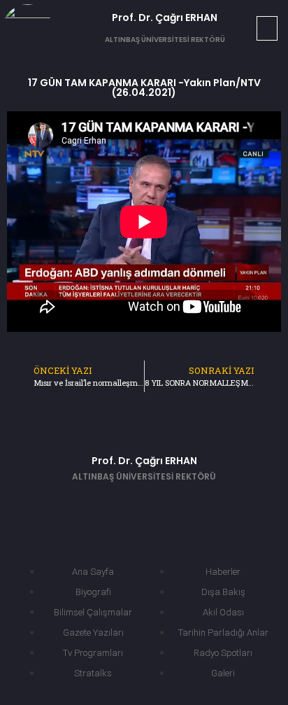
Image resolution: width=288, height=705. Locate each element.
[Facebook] (81, 505)
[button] (267, 28)
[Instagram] (206, 505)
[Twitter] (123, 505)
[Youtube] (164, 505)
